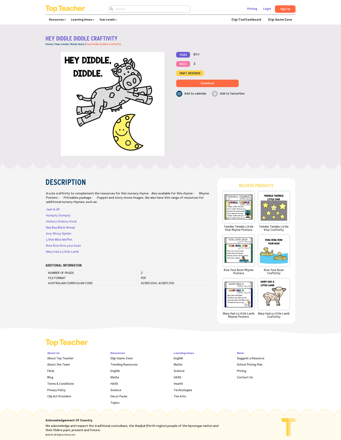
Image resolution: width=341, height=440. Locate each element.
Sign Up (285, 9)
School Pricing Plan (249, 365)
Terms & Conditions (60, 384)
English (115, 371)
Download (207, 83)
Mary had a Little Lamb (62, 251)
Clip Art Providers (59, 396)
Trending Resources (123, 365)
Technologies (183, 390)
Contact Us (245, 377)
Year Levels (62, 44)
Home (49, 44)
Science (115, 390)
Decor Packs (118, 396)
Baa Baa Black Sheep (60, 227)
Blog (50, 377)
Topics (114, 403)
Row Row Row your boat (63, 245)
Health (178, 384)
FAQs (50, 371)
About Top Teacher (60, 358)
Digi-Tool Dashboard (246, 20)
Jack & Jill (52, 209)
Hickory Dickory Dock (61, 221)
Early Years (77, 44)
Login (267, 9)
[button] (191, 94)
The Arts (180, 396)
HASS (114, 384)
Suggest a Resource (250, 358)
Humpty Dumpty (58, 215)
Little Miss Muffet (59, 239)
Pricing (252, 9)
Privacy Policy (56, 390)
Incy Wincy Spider (59, 233)
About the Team (58, 365)
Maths (114, 377)
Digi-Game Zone (280, 20)
